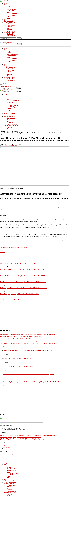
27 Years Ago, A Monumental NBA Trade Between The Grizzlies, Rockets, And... (23, 288)
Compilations (14, 13)
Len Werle (7, 144)
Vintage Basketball (8, 21)
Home (5, 3)
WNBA (9, 16)
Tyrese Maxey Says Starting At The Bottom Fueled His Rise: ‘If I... (19, 294)
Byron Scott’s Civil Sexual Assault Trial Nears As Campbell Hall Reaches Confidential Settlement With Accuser (27, 334)
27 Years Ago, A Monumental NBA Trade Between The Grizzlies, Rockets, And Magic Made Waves (24, 341)
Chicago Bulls (3, 247)
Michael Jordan (27, 247)
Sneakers (10, 29)
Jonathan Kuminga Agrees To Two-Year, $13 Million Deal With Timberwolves (23, 282)
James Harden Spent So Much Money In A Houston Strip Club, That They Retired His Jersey (28, 350)
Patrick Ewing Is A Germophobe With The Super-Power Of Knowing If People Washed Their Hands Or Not (31, 382)
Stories (9, 8)
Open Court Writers (12, 9)
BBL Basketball (11, 35)
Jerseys (9, 26)
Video (9, 12)
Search (19, 38)
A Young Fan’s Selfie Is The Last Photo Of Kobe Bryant (18, 366)
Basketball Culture (8, 23)
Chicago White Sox (11, 247)
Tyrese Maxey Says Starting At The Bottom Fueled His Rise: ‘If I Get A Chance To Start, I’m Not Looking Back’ (28, 343)
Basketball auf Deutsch (9, 32)
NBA (5, 19)
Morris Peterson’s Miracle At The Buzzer (12, 300)
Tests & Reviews (11, 31)
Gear (8, 28)
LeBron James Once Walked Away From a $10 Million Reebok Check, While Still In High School (28, 374)
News (5, 5)
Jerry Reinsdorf (20, 247)
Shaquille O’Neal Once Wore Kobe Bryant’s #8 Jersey (17, 358)
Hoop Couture (11, 25)
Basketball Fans (11, 10)
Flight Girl (10, 34)
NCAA (8, 6)
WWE (8, 18)
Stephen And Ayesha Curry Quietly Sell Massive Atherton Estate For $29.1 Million (24, 276)
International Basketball (9, 22)
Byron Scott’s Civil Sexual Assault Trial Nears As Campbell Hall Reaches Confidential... (25, 270)
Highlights (14, 15)
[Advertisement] (35, 316)
